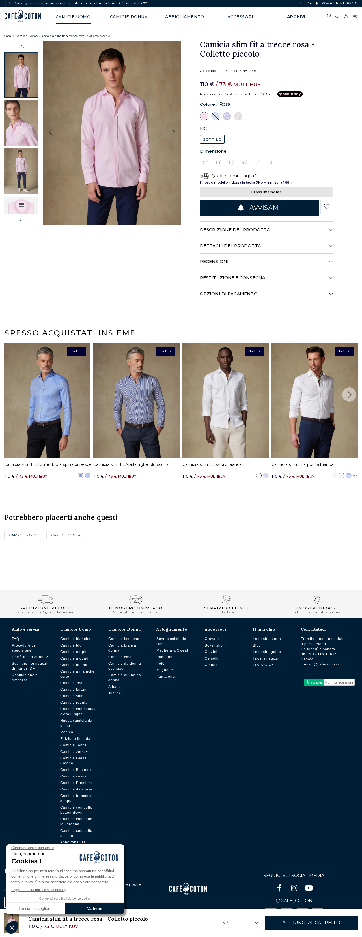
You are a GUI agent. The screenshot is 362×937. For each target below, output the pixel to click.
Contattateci (313, 629)
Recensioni (214, 261)
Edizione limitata (75, 739)
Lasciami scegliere (35, 908)
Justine (114, 693)
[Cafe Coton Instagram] (294, 889)
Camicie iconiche (123, 639)
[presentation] (5, 3)
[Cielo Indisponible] (215, 115)
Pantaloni (165, 657)
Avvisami (264, 208)
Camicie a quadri (75, 658)
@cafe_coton (294, 900)
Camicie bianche (75, 639)
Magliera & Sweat (172, 650)
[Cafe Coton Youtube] (309, 889)
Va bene (94, 908)
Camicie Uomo (27, 36)
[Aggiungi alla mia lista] (326, 207)
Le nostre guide (267, 652)
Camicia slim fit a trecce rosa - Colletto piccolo (76, 36)
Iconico (66, 732)
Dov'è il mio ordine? (30, 657)
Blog (257, 645)
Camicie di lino (73, 665)
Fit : (203, 128)
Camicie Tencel (74, 745)
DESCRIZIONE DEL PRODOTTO (235, 229)
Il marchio (264, 629)
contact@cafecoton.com (322, 664)
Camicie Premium (76, 783)
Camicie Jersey (74, 752)
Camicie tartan (73, 690)
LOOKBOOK (263, 665)
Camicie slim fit (74, 696)
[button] (21, 46)
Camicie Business (76, 770)
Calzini (211, 652)
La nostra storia (267, 639)
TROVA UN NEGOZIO (338, 3)
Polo (160, 663)
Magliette (164, 670)
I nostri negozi (266, 658)
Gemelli (212, 658)
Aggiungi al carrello (311, 922)
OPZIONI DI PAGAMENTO (229, 293)
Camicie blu (71, 645)
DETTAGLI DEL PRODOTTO (231, 245)
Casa (7, 36)
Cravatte (212, 639)
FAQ (15, 639)
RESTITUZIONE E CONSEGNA (232, 277)
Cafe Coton (22, 16)
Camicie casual (74, 776)
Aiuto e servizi (25, 629)
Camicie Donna (65, 535)
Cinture (211, 665)
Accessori (215, 629)
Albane (114, 687)
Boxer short (215, 645)
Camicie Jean (72, 683)
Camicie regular (74, 703)
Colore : (208, 104)
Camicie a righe (74, 652)
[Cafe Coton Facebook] (280, 889)
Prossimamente (266, 192)
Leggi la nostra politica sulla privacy (38, 890)
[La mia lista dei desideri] (337, 16)
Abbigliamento (172, 629)
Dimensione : (214, 151)
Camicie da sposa (76, 789)
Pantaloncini (167, 676)
